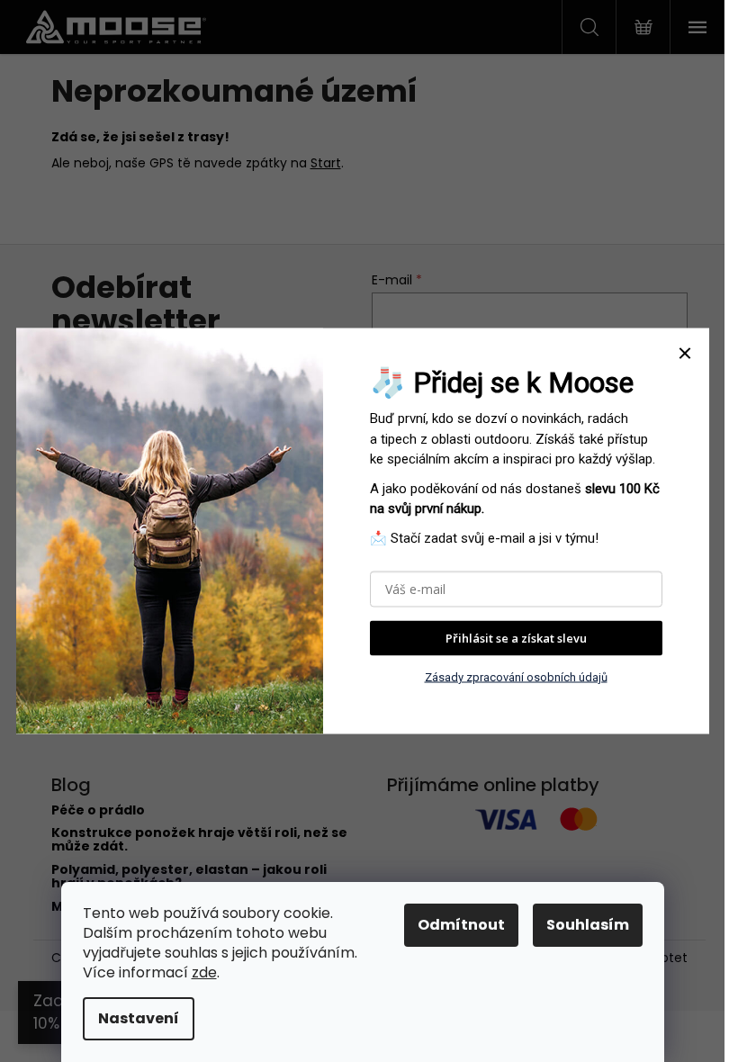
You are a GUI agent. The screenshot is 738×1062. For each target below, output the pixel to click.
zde (204, 972)
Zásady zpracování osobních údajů (516, 676)
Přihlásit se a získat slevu (516, 638)
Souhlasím (587, 924)
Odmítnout (461, 924)
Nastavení (138, 1018)
